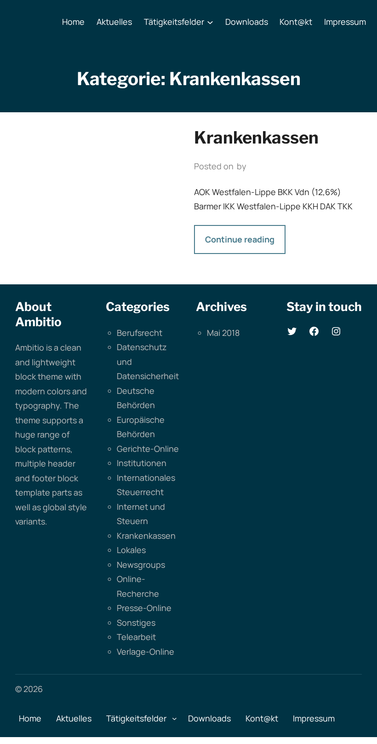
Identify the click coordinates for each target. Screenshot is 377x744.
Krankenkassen (256, 137)
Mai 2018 (223, 332)
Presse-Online (144, 607)
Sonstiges (136, 622)
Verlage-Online (145, 651)
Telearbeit (136, 636)
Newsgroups (141, 564)
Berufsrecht (139, 332)
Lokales (131, 549)
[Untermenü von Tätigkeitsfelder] (210, 22)
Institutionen (141, 462)
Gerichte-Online (148, 448)
